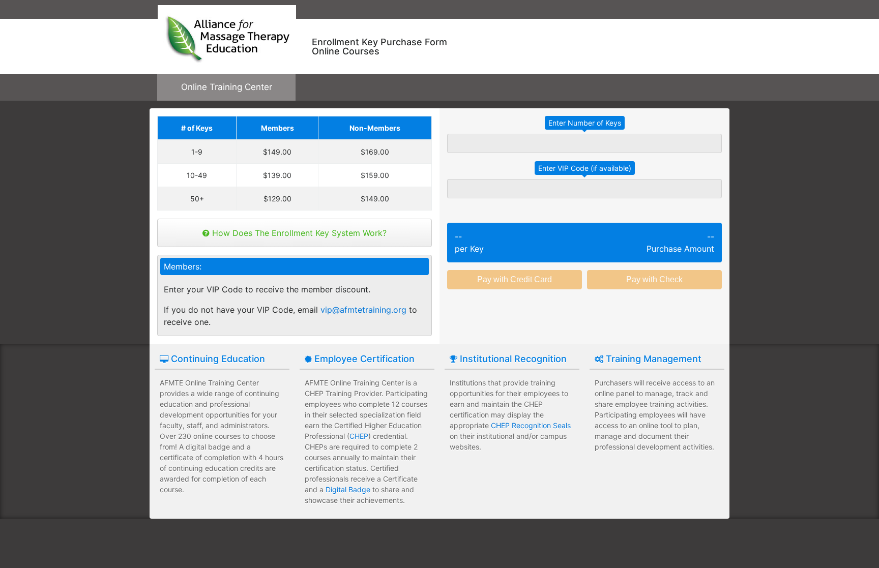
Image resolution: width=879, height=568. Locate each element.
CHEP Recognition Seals (531, 425)
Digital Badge (348, 489)
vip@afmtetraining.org (363, 310)
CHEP (358, 436)
